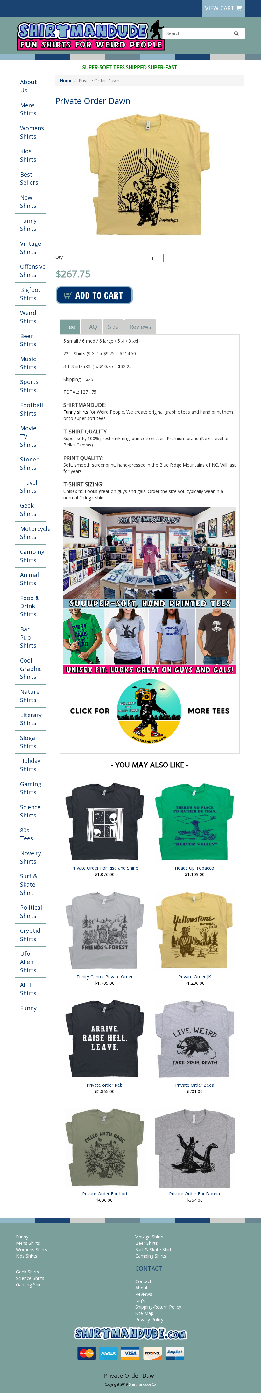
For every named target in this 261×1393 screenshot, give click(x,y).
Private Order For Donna (194, 1194)
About (141, 1288)
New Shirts (28, 201)
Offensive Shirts (33, 271)
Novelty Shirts (30, 857)
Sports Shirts (29, 386)
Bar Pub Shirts (28, 637)
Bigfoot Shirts (30, 294)
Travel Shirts (28, 487)
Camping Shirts (32, 556)
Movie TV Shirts (28, 436)
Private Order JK (194, 977)
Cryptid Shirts (30, 935)
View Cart (220, 8)
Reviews (140, 326)
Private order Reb (105, 1085)
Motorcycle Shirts (33, 533)
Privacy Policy (149, 1320)
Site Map (144, 1313)
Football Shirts (31, 409)
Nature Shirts (29, 696)
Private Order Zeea (194, 1085)
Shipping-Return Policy (158, 1307)
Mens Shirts (28, 109)
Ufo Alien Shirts (28, 962)
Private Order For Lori (104, 1194)
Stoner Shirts (29, 463)
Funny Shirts (28, 225)
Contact (143, 1281)
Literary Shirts (31, 719)
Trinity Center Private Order (104, 977)
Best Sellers (29, 178)
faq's (140, 1300)
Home (66, 80)
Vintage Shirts (30, 248)
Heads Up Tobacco (194, 868)
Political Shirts (31, 911)
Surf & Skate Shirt (28, 884)
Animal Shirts (29, 579)
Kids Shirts (28, 155)
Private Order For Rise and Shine (104, 868)
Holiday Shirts (30, 765)
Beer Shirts (28, 340)
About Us (28, 86)
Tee (70, 326)
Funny (28, 1008)
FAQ (91, 326)
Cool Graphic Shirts (31, 668)
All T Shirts (28, 989)
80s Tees (26, 834)
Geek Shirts (28, 510)
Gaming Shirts (30, 788)
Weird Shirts (28, 317)
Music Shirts (28, 363)
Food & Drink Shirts (29, 606)
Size (113, 326)
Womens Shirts (32, 132)
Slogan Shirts (29, 742)
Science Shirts (30, 811)
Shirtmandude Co (142, 1384)
